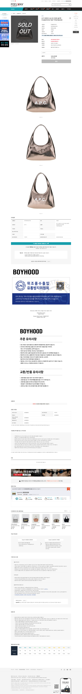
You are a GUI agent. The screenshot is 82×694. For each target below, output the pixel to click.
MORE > (76, 29)
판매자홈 (19, 494)
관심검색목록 (76, 27)
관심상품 (76, 23)
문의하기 (48, 261)
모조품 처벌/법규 (33, 669)
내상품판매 (58, 1)
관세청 (25, 594)
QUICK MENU (68, 1)
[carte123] (19, 492)
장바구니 (63, 1)
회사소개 (12, 669)
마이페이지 (54, 1)
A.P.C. (14, 13)
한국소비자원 (29, 594)
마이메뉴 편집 (4, 15)
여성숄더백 (24, 13)
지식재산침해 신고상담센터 (19, 594)
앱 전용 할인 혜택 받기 (54, 41)
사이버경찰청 (33, 594)
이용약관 (16, 669)
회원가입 (46, 1)
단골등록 (25, 494)
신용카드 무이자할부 (54, 43)
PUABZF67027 (54, 24)
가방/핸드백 (19, 13)
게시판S (50, 1)
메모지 (76, 20)
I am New (13, 0)
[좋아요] (18, 522)
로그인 (42, 1)
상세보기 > (24, 600)
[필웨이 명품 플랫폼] (17, 4)
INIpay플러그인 (39, 669)
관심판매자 (75, 25)
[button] (70, 473)
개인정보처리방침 (22, 669)
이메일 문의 (38, 676)
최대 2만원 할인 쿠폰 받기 (55, 39)
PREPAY (27, 669)
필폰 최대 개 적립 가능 (50, 47)
